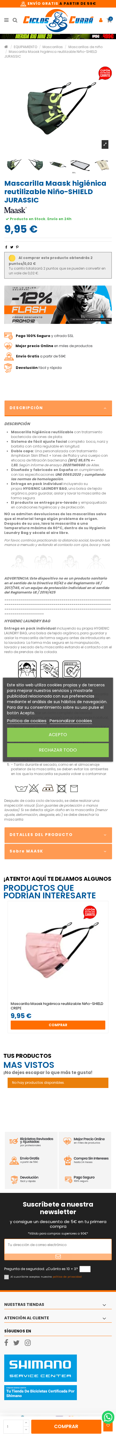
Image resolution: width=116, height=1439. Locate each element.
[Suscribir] (58, 1257)
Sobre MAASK (26, 851)
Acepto (58, 734)
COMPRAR (66, 1426)
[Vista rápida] (61, 1000)
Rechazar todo (58, 750)
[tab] (58, 408)
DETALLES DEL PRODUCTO (41, 834)
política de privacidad (67, 1276)
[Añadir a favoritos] (108, 1425)
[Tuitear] (11, 247)
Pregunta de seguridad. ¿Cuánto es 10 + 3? (41, 1269)
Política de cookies (26, 721)
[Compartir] (6, 247)
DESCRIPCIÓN (26, 408)
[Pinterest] (17, 247)
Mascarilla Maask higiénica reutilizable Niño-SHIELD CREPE (57, 1006)
